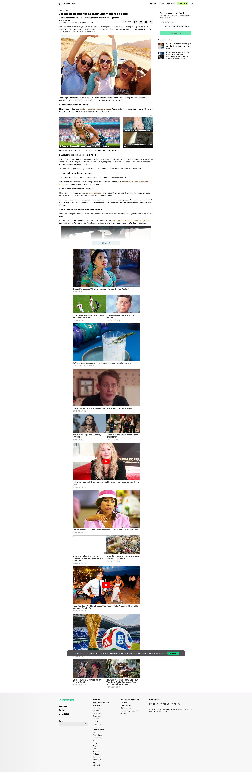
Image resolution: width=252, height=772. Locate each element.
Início (60, 10)
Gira (162, 3)
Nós (94, 749)
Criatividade (97, 721)
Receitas (171, 3)
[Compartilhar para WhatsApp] (135, 22)
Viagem (66, 10)
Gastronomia (97, 738)
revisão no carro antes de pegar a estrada (95, 109)
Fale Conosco (126, 705)
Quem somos (126, 708)
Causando (96, 716)
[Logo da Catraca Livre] (67, 3)
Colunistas (64, 714)
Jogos (95, 746)
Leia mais (106, 243)
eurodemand (65, 20)
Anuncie (183, 3)
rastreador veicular (93, 193)
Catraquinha (97, 713)
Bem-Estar (97, 708)
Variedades (97, 759)
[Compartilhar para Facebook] (146, 22)
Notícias (96, 751)
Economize (97, 724)
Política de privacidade (129, 711)
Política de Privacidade (115, 653)
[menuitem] (73, 707)
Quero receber (175, 33)
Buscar (61, 721)
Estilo (95, 732)
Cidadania (96, 719)
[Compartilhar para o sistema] (151, 22)
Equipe (123, 713)
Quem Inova (97, 757)
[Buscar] (85, 724)
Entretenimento (98, 730)
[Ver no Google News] (126, 22)
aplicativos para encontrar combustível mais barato (131, 221)
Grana (95, 743)
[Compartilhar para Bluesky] (141, 22)
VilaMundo (97, 765)
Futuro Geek (97, 735)
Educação (96, 727)
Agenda (154, 3)
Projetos (96, 754)
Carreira (96, 711)
